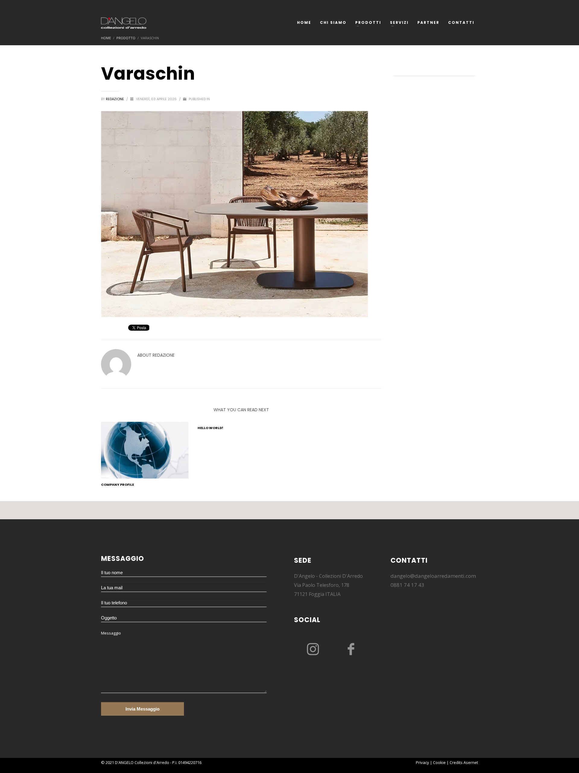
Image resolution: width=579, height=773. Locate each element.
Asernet (471, 762)
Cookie (439, 762)
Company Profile (117, 484)
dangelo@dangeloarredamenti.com (433, 575)
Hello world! (210, 427)
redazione (115, 99)
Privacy (422, 762)
